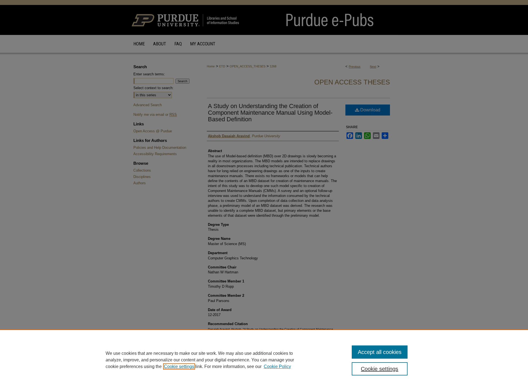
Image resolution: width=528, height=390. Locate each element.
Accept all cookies (380, 352)
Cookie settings (179, 366)
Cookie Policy (277, 366)
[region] (264, 359)
